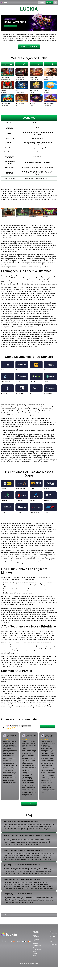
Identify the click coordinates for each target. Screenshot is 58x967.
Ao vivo (21, 64)
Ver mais (29, 804)
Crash (35, 64)
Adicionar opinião (47, 726)
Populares (7, 64)
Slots (49, 64)
